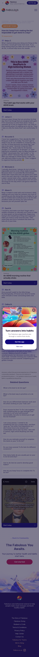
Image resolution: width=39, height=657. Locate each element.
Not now (19, 346)
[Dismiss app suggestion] (33, 310)
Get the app (19, 342)
